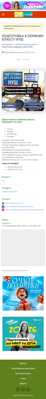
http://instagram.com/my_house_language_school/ (24, 210)
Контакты (26, 59)
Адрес (18, 59)
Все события (7, 44)
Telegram (28, 389)
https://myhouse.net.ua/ (14, 203)
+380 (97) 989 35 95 (9, 192)
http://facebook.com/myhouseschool (19, 206)
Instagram (23, 389)
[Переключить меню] (3, 14)
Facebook (18, 389)
